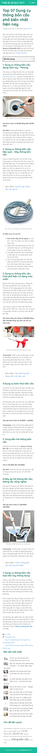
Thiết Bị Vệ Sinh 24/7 (13, 2)
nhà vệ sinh (8, 734)
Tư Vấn (7, 634)
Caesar (9, 731)
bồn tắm (5, 731)
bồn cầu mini (23, 728)
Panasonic (26, 734)
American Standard (8, 728)
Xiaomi (5, 742)
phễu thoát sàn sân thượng (16, 736)
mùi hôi (24, 731)
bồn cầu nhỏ (29, 728)
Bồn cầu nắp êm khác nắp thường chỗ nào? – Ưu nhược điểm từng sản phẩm (18, 666)
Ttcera (31, 740)
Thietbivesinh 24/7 (25, 750)
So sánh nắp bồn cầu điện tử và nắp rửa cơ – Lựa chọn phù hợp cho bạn (18, 681)
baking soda (16, 728)
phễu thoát (6, 736)
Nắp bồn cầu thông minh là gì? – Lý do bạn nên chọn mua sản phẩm (18, 673)
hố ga (14, 731)
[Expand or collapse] (32, 59)
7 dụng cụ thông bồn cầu (23, 626)
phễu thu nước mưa (27, 736)
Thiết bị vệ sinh (7, 740)
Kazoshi (18, 731)
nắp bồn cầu (18, 734)
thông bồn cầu (10, 637)
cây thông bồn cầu (9, 76)
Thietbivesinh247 (21, 53)
